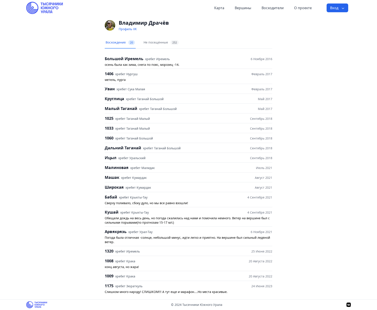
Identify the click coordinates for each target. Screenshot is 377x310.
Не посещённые (160, 42)
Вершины (243, 7)
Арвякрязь (116, 231)
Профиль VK (128, 29)
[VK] (348, 305)
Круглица (114, 98)
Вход (334, 7)
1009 (109, 276)
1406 (109, 73)
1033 (109, 128)
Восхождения (119, 42)
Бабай (111, 197)
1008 (109, 260)
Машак (112, 177)
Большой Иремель (124, 58)
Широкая (114, 187)
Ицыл (111, 157)
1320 (109, 251)
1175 (109, 285)
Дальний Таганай (123, 147)
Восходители (273, 7)
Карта (219, 7)
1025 (109, 118)
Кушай (111, 212)
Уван (110, 88)
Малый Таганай (121, 108)
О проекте (303, 7)
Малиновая (117, 167)
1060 (109, 138)
